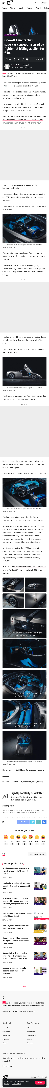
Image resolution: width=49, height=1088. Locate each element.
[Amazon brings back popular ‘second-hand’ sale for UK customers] (40, 970)
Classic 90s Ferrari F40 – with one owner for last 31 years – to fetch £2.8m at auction (24, 570)
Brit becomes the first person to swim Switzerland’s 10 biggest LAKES (16, 871)
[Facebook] (42, 1077)
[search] (32, 3)
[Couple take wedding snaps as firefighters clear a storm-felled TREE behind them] (40, 940)
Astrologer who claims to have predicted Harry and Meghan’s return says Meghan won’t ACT (15, 901)
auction (15, 782)
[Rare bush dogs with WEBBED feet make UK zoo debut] (40, 916)
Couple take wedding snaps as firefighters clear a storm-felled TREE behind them (16, 941)
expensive (27, 782)
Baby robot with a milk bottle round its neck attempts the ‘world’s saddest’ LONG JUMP (15, 956)
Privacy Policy (16, 812)
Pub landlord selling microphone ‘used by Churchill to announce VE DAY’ (16, 886)
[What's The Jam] (10, 2)
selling (40, 782)
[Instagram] (45, 1077)
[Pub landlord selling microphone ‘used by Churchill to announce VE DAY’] (40, 885)
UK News (38, 874)
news (34, 782)
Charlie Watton (16, 65)
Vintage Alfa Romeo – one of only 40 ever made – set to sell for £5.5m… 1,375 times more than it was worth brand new (24, 119)
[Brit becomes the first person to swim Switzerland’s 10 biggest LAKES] (40, 871)
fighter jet (8, 86)
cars (20, 782)
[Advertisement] (24, 155)
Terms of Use (16, 1084)
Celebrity (39, 931)
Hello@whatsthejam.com (32, 770)
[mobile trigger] (5, 2)
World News (11, 35)
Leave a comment (38, 854)
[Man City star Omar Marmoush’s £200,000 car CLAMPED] (40, 928)
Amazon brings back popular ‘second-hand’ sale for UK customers (15, 971)
